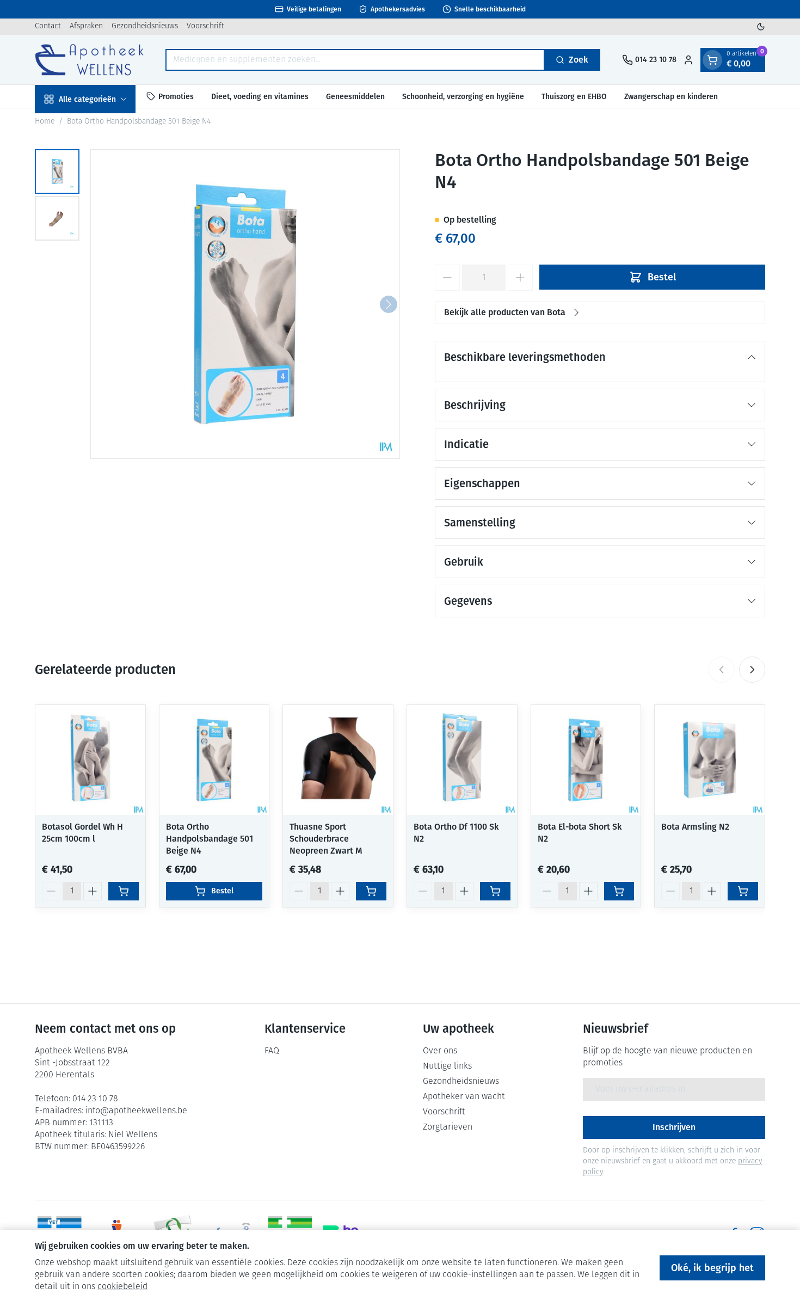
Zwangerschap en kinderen (671, 96)
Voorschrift (205, 26)
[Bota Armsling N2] (710, 760)
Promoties (176, 96)
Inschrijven (674, 1127)
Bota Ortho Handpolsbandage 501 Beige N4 (209, 838)
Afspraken (86, 26)
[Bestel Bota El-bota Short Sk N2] (619, 891)
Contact (48, 26)
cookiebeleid (122, 1287)
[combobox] (355, 60)
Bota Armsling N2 (695, 826)
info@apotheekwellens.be (136, 1111)
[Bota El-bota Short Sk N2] (586, 760)
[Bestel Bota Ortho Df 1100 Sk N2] (495, 891)
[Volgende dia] (752, 670)
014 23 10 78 (95, 1099)
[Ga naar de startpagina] (89, 60)
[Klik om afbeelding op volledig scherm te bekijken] (245, 304)
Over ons (440, 1051)
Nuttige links (447, 1066)
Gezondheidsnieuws (145, 26)
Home (44, 122)
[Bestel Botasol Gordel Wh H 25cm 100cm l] (123, 891)
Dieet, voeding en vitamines (260, 96)
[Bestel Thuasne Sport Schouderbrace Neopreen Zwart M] (371, 891)
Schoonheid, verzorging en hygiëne (463, 96)
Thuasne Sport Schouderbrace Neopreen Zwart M (326, 838)
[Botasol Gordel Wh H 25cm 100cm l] (90, 760)
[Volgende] (388, 304)
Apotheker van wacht (464, 1097)
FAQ (271, 1051)
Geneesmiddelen (355, 96)
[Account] (688, 59)
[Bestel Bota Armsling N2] (743, 891)
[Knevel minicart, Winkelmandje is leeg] (712, 60)
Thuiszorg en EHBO (574, 96)
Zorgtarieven (447, 1127)
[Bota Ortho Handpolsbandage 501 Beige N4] (214, 760)
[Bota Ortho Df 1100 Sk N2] (462, 760)
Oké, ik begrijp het (712, 1268)
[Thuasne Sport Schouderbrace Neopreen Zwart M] (338, 760)
